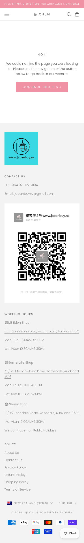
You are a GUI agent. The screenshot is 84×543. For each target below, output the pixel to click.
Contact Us (13, 460)
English (65, 503)
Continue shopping (42, 87)
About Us (11, 452)
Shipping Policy (16, 482)
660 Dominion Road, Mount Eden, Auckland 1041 (41, 331)
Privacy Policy (15, 467)
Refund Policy (15, 475)
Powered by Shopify (56, 512)
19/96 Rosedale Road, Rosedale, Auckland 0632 (41, 413)
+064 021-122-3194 (24, 185)
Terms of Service (17, 489)
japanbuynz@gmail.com (34, 193)
